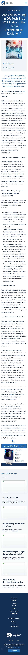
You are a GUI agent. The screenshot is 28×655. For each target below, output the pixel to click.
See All (3, 477)
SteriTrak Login (14, 626)
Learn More (16, 647)
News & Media (14, 611)
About (14, 605)
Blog (14, 608)
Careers (14, 623)
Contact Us (14, 613)
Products (14, 598)
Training (14, 603)
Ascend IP (11, 394)
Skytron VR (14, 621)
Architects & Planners (14, 618)
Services (14, 600)
